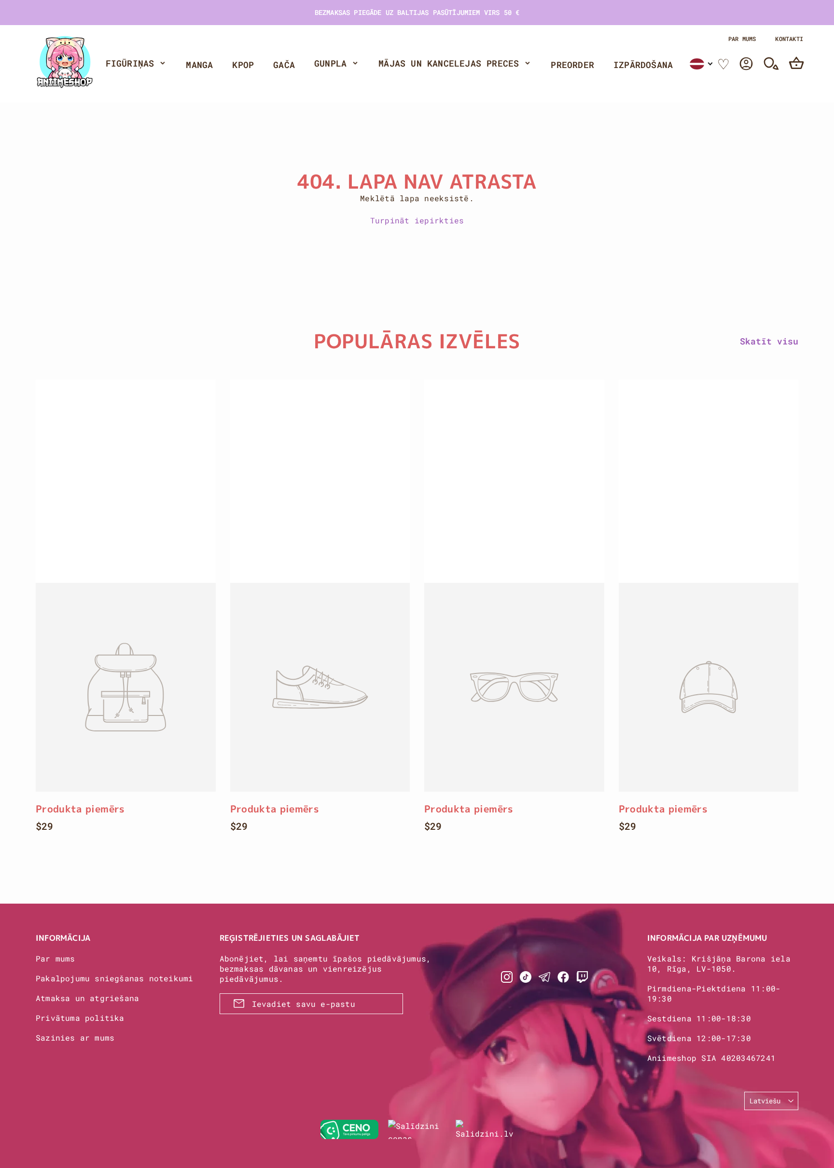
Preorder (572, 64)
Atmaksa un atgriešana (87, 998)
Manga (199, 64)
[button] (701, 64)
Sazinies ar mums (75, 1037)
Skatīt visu (769, 341)
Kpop (243, 64)
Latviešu (765, 1100)
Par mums (742, 38)
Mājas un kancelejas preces (448, 63)
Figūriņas (130, 63)
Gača (284, 64)
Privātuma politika (80, 1018)
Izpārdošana (643, 64)
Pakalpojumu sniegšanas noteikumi (114, 978)
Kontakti (789, 38)
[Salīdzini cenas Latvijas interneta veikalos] (417, 1129)
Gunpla (330, 63)
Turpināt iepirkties (417, 220)
